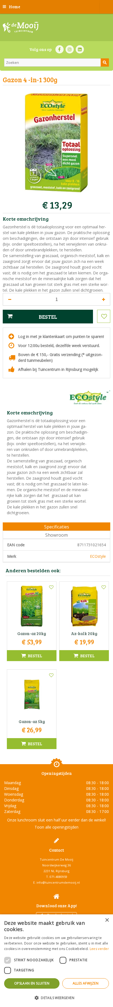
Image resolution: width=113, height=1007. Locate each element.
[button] (56, 997)
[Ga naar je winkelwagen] (106, 7)
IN (70, 49)
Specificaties (56, 527)
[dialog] (56, 960)
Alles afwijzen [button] (86, 983)
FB (59, 49)
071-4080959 (58, 877)
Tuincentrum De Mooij (56, 859)
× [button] (107, 920)
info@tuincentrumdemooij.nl (58, 882)
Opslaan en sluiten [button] (31, 983)
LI (80, 49)
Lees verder (99, 948)
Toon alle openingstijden (56, 827)
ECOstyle (98, 556)
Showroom (56, 535)
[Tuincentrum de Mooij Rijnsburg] (20, 27)
